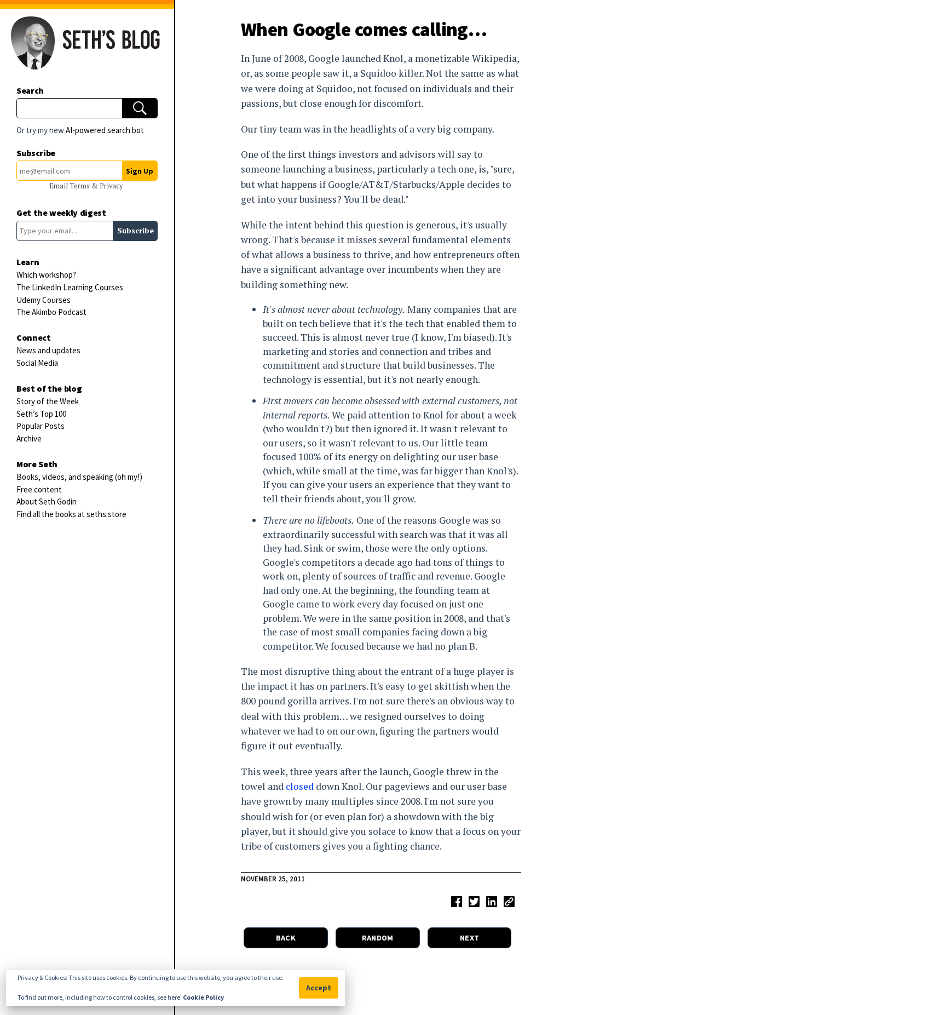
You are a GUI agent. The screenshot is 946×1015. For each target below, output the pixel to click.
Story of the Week (47, 401)
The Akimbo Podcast (51, 312)
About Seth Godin (46, 501)
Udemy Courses (43, 300)
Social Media (37, 363)
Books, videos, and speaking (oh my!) (79, 477)
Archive (29, 438)
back (286, 938)
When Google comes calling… (364, 29)
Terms (80, 186)
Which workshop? (46, 274)
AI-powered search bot (105, 130)
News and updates (48, 350)
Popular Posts (40, 426)
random (378, 938)
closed (300, 786)
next (469, 938)
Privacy (111, 186)
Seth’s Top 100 (41, 414)
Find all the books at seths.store (71, 514)
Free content (39, 489)
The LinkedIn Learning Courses (69, 287)
